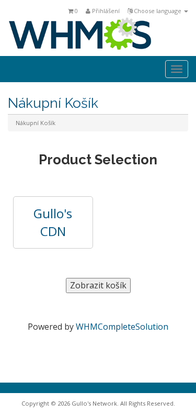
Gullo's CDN (52, 222)
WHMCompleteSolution (122, 326)
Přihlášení (105, 11)
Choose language (157, 11)
